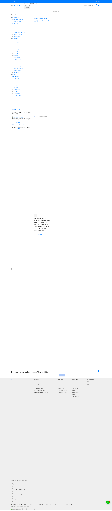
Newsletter (14, 1)
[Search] (94, 5)
